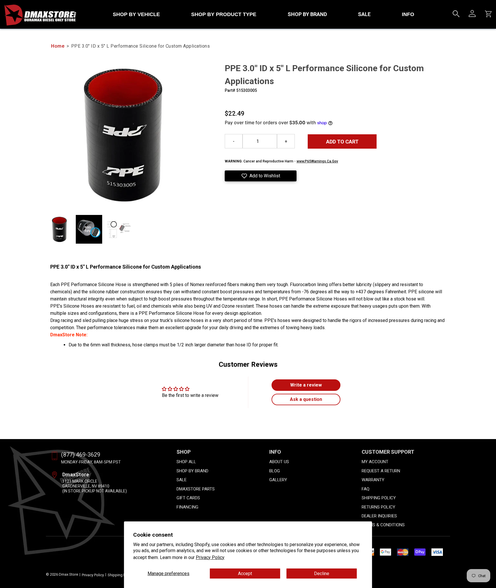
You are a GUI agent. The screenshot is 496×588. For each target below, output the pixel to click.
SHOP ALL (186, 461)
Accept (245, 573)
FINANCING (187, 507)
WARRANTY (373, 479)
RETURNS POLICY (378, 507)
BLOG (274, 470)
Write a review (306, 385)
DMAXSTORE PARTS (196, 489)
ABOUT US (279, 461)
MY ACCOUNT (375, 461)
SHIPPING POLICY (379, 497)
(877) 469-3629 (80, 454)
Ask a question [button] (306, 399)
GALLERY (278, 479)
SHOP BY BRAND (307, 14)
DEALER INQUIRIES (379, 516)
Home (57, 46)
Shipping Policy (120, 575)
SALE (364, 14)
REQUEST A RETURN (381, 470)
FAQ (365, 489)
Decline (321, 573)
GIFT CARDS (188, 497)
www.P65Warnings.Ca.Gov (317, 161)
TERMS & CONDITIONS (383, 524)
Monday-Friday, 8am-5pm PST (91, 462)
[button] (261, 175)
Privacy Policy (210, 557)
